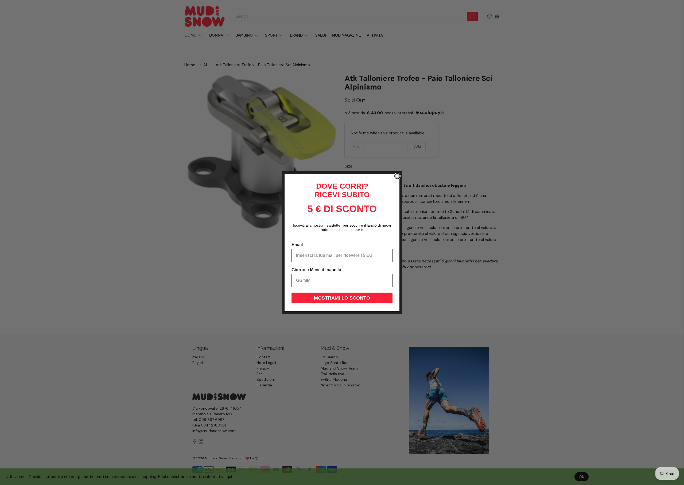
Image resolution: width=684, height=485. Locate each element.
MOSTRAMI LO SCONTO (342, 298)
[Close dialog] (397, 176)
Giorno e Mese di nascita (316, 269)
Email (297, 244)
